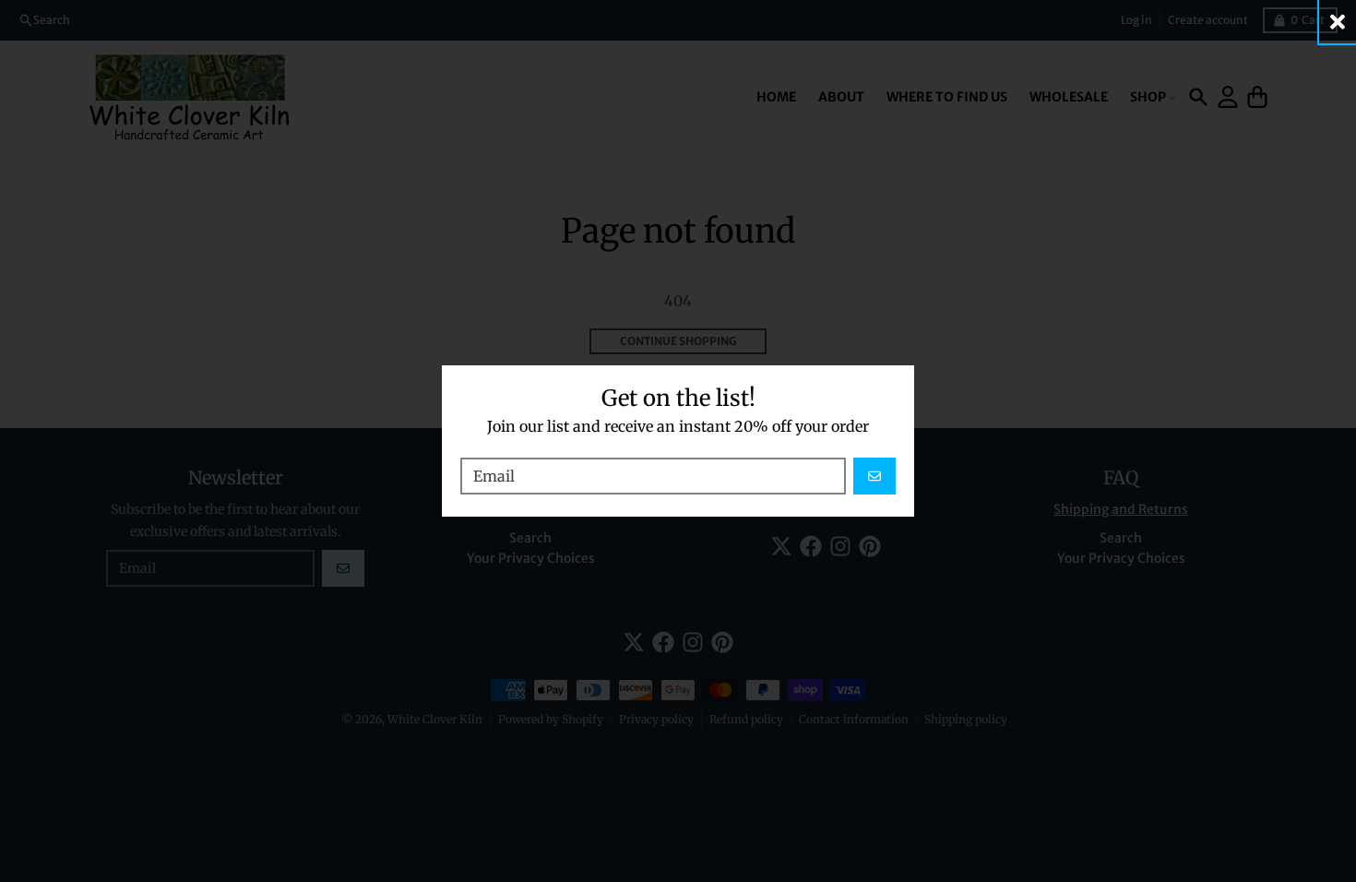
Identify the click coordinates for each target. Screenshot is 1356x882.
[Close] (1337, 21)
